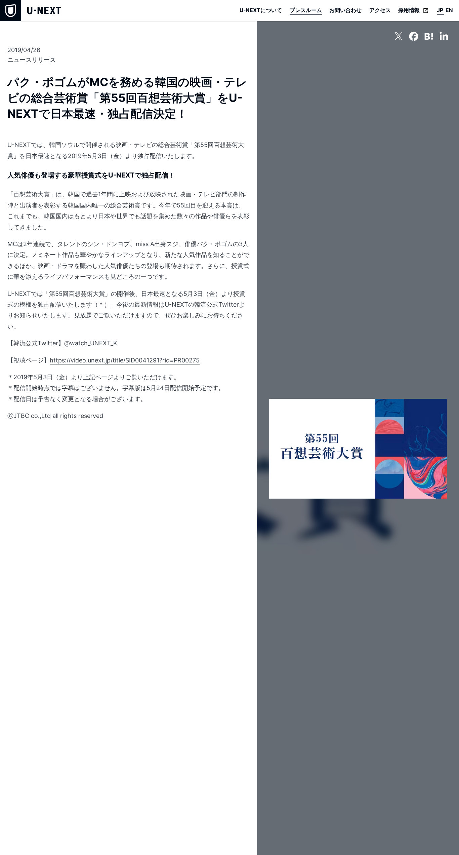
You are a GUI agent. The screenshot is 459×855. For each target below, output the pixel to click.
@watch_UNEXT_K (90, 343)
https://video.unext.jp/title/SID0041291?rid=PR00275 (125, 360)
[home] (30, 10)
